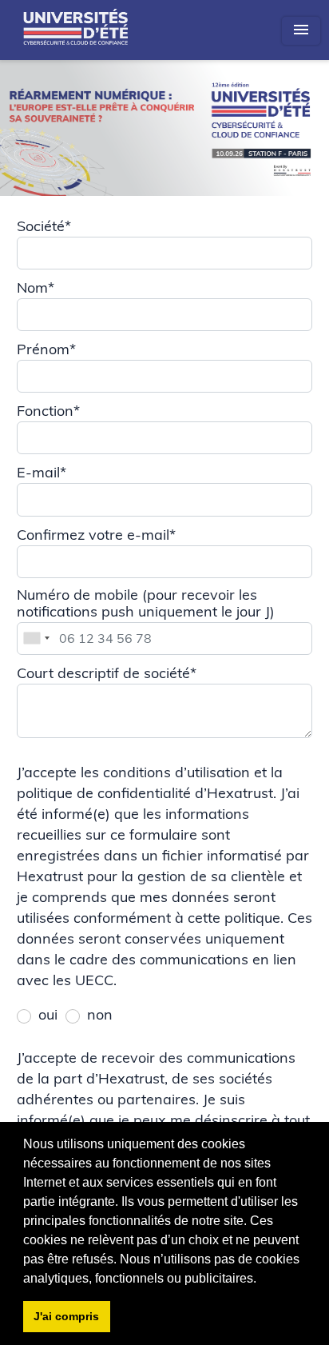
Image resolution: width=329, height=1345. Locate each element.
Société (44, 226)
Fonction (48, 410)
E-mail (41, 472)
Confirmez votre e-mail (96, 534)
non (100, 1014)
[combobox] (36, 638)
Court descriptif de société (106, 673)
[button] (262, 1279)
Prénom (46, 349)
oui (47, 1014)
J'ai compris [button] (66, 1316)
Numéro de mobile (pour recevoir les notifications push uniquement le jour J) (148, 603)
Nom (35, 287)
